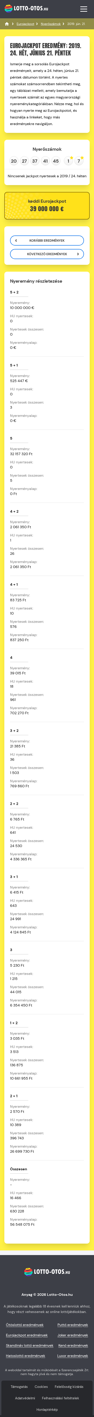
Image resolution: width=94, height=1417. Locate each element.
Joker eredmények (72, 1335)
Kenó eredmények (73, 1345)
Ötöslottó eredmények (25, 1324)
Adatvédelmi (25, 1398)
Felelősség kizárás (69, 1386)
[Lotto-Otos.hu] (25, 14)
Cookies (41, 1386)
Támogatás (19, 1386)
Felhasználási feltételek (60, 1398)
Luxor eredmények (72, 1355)
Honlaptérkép (47, 1409)
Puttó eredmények (72, 1324)
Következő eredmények (47, 254)
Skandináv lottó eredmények (29, 1345)
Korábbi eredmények (47, 240)
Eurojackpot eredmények (27, 1335)
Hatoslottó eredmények (25, 1355)
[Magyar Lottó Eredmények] (7, 24)
